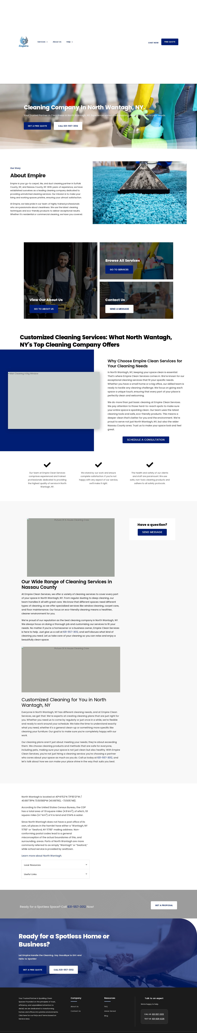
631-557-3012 (70, 631)
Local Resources (32, 865)
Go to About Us (44, 309)
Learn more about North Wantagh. (42, 855)
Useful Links (30, 874)
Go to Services (119, 269)
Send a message (119, 309)
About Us (57, 41)
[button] (146, 439)
